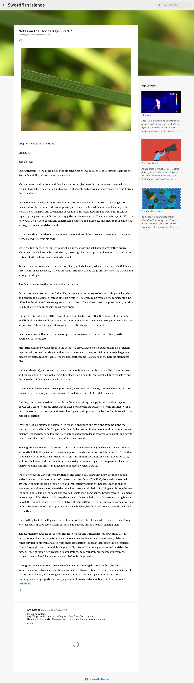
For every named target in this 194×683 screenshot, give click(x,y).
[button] (20, 40)
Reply (30, 623)
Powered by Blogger (98, 679)
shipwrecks (25, 583)
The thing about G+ (150, 163)
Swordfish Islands (26, 4)
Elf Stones (146, 115)
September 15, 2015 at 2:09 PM (54, 610)
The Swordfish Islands (151, 211)
